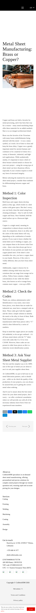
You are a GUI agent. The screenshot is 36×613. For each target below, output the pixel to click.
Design (5, 529)
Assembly (6, 524)
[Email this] (5, 411)
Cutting (5, 499)
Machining (6, 514)
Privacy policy (18, 600)
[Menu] (22, 7)
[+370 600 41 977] (5, 550)
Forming (6, 504)
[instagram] (18, 573)
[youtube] (11, 573)
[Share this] (10, 411)
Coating (5, 519)
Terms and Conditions (18, 595)
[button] (32, 7)
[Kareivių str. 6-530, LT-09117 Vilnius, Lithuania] (5, 544)
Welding (5, 509)
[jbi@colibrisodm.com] (5, 555)
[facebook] (5, 573)
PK (22, 589)
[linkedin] (24, 573)
